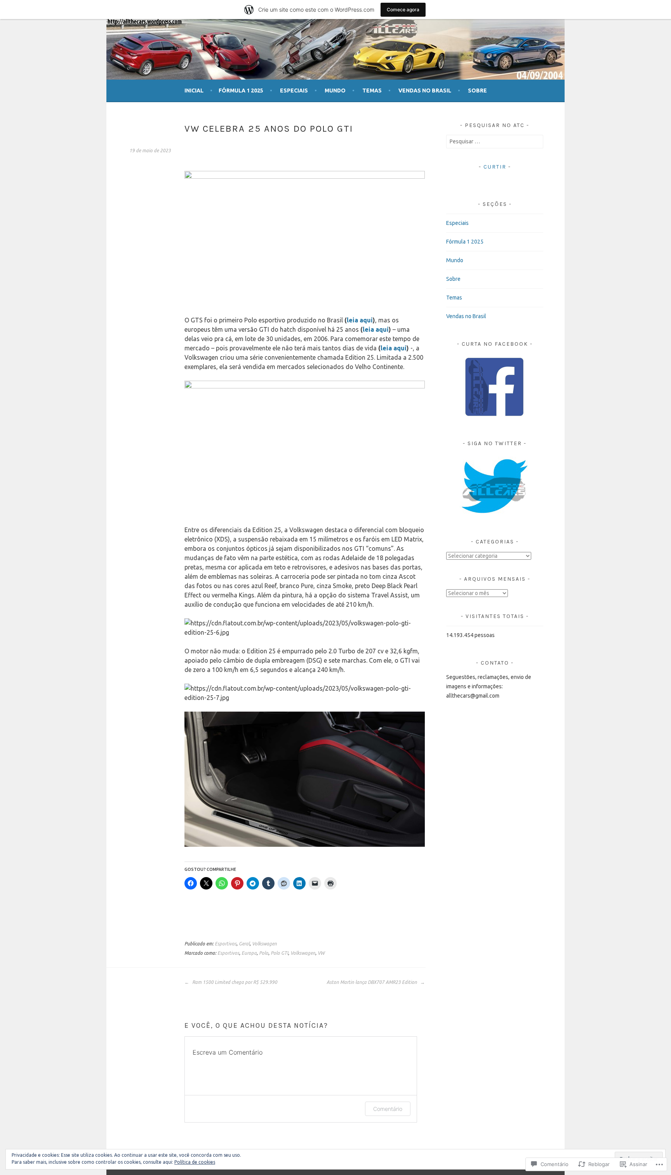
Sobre (477, 90)
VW (321, 953)
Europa (249, 953)
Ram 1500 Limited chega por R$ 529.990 (234, 982)
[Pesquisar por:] (494, 141)
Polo (263, 953)
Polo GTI (279, 953)
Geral (244, 943)
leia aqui (360, 320)
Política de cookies (194, 1162)
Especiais (294, 90)
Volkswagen (264, 943)
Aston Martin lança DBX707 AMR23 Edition (372, 982)
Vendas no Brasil (424, 90)
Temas (372, 90)
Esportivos (225, 943)
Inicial (193, 90)
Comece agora (403, 9)
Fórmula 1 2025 (241, 90)
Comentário (387, 1108)
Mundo (335, 90)
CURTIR (494, 167)
